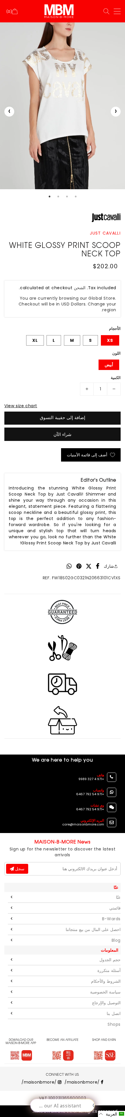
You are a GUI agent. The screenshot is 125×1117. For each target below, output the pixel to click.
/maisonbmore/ (83, 1082)
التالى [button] (116, 112)
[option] (62, 105)
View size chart (20, 406)
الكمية (116, 377)
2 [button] (58, 196)
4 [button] (75, 196)
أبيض (109, 365)
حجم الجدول (110, 960)
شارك (109, 566)
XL (35, 340)
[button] (111, 1114)
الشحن (79, 288)
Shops (114, 1024)
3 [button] (67, 196)
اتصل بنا (114, 1013)
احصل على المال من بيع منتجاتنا (93, 929)
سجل (19, 869)
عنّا (118, 897)
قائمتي (115, 908)
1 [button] (49, 196)
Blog (116, 940)
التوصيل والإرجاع (106, 1003)
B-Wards (111, 919)
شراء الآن (62, 434)
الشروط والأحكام (106, 981)
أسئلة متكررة (109, 970)
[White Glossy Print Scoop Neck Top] (62, 105)
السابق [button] (9, 112)
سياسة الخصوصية (105, 992)
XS (110, 340)
